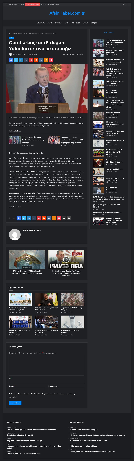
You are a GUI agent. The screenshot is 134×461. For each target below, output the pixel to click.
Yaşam (85, 23)
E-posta (12, 386)
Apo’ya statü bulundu (114, 169)
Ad (10, 378)
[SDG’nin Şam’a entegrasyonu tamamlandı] (46, 299)
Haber (50, 23)
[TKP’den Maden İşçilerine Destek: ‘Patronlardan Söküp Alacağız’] (15, 140)
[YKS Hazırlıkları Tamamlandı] (98, 190)
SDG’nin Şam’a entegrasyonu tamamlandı (46, 309)
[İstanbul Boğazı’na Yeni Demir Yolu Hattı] (46, 322)
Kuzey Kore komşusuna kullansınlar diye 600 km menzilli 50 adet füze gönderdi (115, 103)
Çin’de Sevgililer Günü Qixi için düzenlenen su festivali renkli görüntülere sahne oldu (109, 198)
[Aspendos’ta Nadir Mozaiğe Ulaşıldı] (72, 299)
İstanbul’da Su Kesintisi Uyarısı (70, 331)
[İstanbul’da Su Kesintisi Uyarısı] (72, 322)
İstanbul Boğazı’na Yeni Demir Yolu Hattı (46, 331)
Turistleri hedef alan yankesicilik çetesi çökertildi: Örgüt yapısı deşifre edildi (72, 140)
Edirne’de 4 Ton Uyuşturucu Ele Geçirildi (19, 331)
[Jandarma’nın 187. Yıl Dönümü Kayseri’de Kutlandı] (98, 153)
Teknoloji (76, 23)
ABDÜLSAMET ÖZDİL (19, 54)
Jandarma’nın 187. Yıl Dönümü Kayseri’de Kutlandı (114, 152)
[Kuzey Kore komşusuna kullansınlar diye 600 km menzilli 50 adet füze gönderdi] (98, 103)
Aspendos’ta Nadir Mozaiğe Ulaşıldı (72, 309)
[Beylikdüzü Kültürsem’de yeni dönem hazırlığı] (98, 63)
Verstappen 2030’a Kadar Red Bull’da (107, 213)
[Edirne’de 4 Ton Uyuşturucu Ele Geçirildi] (20, 322)
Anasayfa (41, 23)
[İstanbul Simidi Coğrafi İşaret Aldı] (98, 53)
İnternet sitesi (52, 386)
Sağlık (66, 23)
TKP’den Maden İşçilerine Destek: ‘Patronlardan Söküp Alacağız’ (33, 140)
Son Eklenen (109, 33)
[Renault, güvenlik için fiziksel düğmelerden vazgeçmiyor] (98, 221)
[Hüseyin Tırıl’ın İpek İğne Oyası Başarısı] (98, 181)
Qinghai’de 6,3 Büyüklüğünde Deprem (114, 161)
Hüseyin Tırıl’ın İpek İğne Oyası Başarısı (115, 179)
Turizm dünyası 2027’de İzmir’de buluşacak (18, 309)
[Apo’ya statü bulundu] (98, 172)
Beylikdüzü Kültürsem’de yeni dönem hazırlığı (55, 4)
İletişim (94, 23)
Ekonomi (58, 23)
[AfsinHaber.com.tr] (67, 13)
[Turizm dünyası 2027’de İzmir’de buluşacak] (20, 299)
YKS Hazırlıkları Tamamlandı (111, 189)
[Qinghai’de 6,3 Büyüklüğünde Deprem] (98, 163)
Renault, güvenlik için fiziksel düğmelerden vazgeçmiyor (114, 220)
